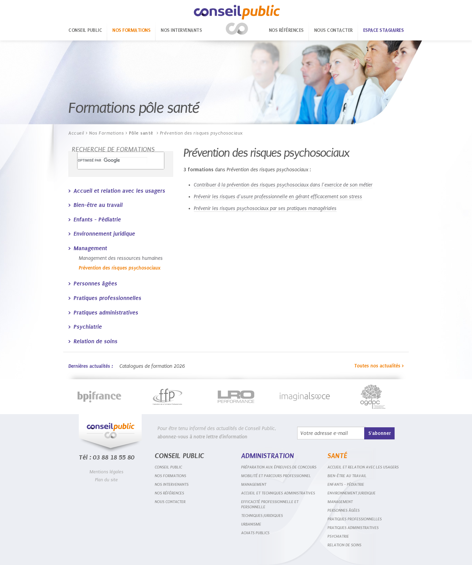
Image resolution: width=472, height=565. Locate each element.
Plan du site (106, 479)
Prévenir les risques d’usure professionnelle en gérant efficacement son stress (278, 197)
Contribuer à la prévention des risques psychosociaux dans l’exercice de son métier (283, 185)
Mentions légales (106, 471)
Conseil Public (237, 20)
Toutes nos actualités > (379, 366)
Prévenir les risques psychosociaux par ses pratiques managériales (265, 208)
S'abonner (379, 433)
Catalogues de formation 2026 (152, 366)
